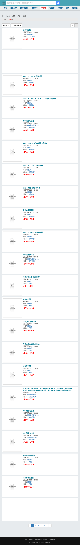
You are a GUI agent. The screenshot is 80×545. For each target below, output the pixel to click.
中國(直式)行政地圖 (29, 321)
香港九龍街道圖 (28, 210)
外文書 (60, 8)
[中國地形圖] (12, 308)
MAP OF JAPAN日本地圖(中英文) (35, 143)
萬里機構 (32, 127)
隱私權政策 (38, 539)
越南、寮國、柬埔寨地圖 (31, 188)
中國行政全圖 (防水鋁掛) (31, 277)
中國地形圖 (27, 299)
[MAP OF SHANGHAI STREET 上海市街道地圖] (12, 107)
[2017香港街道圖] (12, 419)
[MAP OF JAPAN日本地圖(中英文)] (12, 152)
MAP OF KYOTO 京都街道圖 (33, 165)
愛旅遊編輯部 (32, 395)
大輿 (30, 283)
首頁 (5, 8)
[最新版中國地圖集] (12, 464)
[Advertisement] (40, 61)
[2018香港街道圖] (12, 129)
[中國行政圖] (12, 375)
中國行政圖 (27, 366)
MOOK (75, 8)
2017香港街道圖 (28, 411)
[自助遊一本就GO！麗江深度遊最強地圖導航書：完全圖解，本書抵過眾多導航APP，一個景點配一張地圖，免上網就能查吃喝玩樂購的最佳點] (12, 397)
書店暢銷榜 (24, 8)
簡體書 (51, 8)
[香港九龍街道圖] (12, 218)
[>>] (50, 525)
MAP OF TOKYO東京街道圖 (33, 232)
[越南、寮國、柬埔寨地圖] (12, 196)
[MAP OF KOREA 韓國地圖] (12, 85)
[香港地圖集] (12, 38)
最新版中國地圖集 (29, 455)
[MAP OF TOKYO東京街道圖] (12, 241)
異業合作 (46, 539)
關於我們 (31, 539)
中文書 (43, 8)
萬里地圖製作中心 (33, 125)
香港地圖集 (27, 30)
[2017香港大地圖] (12, 441)
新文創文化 (33, 397)
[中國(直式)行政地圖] (12, 330)
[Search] (58, 3)
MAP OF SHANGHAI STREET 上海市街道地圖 (39, 98)
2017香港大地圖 (28, 433)
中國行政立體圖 (28, 478)
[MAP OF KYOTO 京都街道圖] (12, 174)
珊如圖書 (32, 83)
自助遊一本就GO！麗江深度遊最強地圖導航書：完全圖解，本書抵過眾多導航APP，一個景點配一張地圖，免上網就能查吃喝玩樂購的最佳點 (47, 389)
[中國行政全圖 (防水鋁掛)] (12, 285)
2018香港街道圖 (28, 121)
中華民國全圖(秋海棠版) (31, 344)
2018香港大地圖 (28, 255)
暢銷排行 (35, 8)
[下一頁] (47, 525)
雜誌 (67, 8)
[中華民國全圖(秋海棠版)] (12, 352)
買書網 (36, 542)
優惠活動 (13, 8)
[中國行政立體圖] (12, 486)
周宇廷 (29, 80)
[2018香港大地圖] (12, 263)
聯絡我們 (52, 539)
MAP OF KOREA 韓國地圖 (32, 76)
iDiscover (30, 34)
